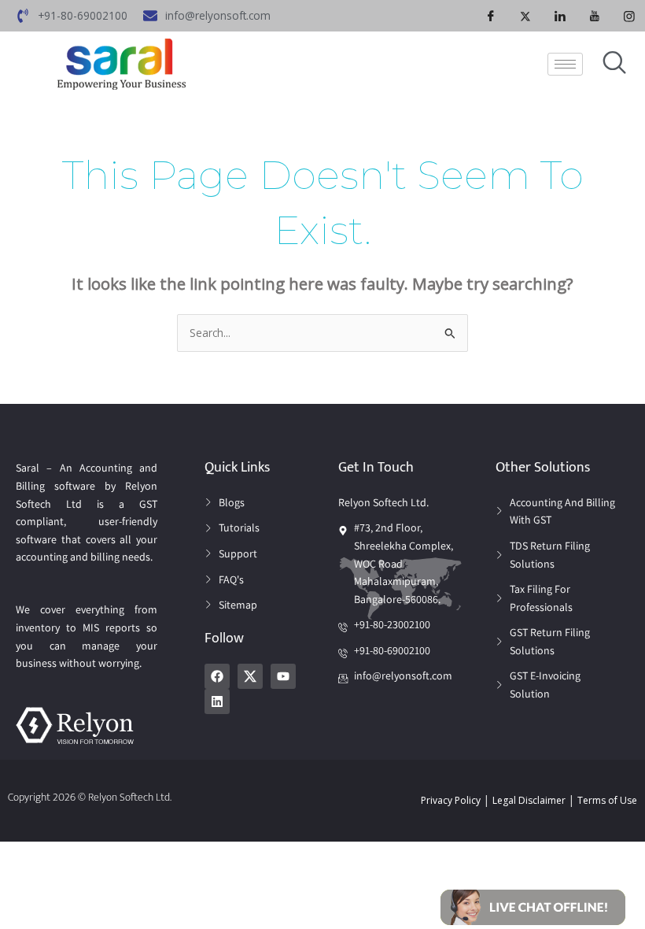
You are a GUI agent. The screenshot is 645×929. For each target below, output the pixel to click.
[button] (532, 905)
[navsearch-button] (614, 64)
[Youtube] (594, 16)
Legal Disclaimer (529, 800)
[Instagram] (629, 16)
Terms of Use (607, 800)
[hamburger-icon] (565, 64)
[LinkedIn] (560, 16)
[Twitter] (525, 16)
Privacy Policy (451, 800)
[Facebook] (491, 16)
